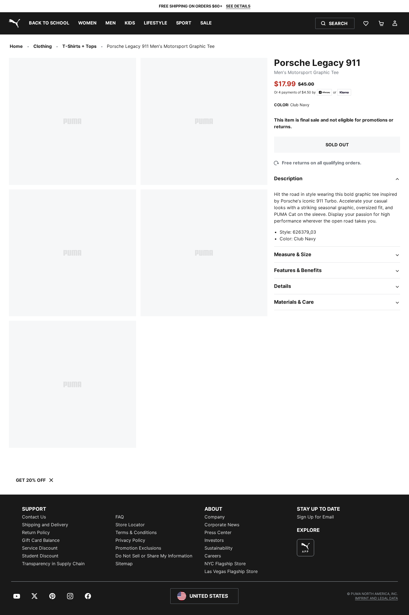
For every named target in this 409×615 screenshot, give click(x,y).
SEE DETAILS (238, 6)
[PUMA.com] (13, 23)
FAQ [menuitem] (119, 517)
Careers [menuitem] (212, 556)
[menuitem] (49, 23)
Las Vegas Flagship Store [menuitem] (231, 571)
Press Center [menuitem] (217, 532)
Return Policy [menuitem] (36, 532)
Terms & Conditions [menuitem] (136, 532)
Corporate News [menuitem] (221, 524)
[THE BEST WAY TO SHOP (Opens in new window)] (305, 547)
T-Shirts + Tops (79, 46)
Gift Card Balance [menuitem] (41, 540)
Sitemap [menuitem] (124, 563)
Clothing (42, 46)
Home (16, 46)
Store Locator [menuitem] (130, 524)
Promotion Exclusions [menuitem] (138, 548)
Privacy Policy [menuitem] (130, 540)
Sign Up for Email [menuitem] (315, 517)
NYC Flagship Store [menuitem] (225, 563)
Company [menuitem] (214, 517)
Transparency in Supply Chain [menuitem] (53, 563)
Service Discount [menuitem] (40, 548)
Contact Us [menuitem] (34, 517)
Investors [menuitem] (214, 540)
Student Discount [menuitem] (40, 556)
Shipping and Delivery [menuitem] (45, 524)
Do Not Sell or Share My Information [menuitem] (153, 556)
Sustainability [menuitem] (218, 548)
